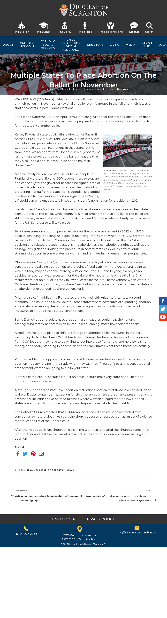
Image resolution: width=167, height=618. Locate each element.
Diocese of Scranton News (55, 470)
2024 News (53, 89)
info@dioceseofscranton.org (137, 532)
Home (41, 89)
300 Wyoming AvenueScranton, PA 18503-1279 (79, 537)
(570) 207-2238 (26, 534)
